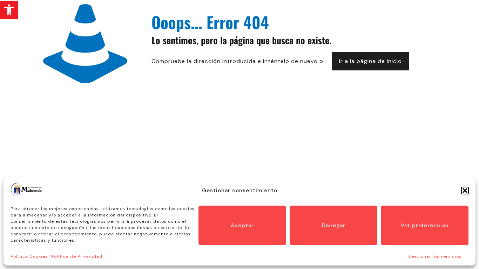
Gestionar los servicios (434, 256)
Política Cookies (29, 256)
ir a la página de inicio (370, 61)
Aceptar (242, 225)
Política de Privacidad (76, 256)
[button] (9, 10)
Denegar (333, 225)
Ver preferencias (424, 225)
